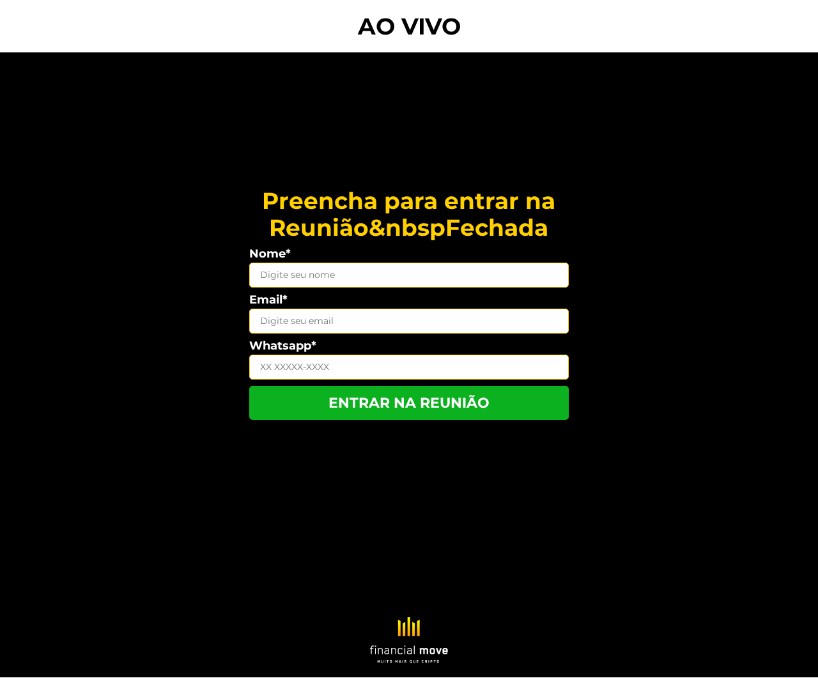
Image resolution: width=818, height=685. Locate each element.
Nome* (270, 253)
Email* (268, 299)
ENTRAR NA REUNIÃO (409, 403)
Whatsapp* (282, 345)
